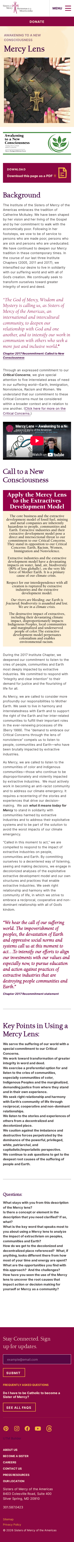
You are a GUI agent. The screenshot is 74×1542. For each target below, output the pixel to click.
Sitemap (8, 1519)
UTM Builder (12, 1438)
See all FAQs (18, 1408)
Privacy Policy (12, 1524)
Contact (12, 1468)
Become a (16, 1456)
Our (14, 1481)
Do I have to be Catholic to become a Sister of (31, 1395)
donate (37, 22)
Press (16, 1474)
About (10, 1449)
